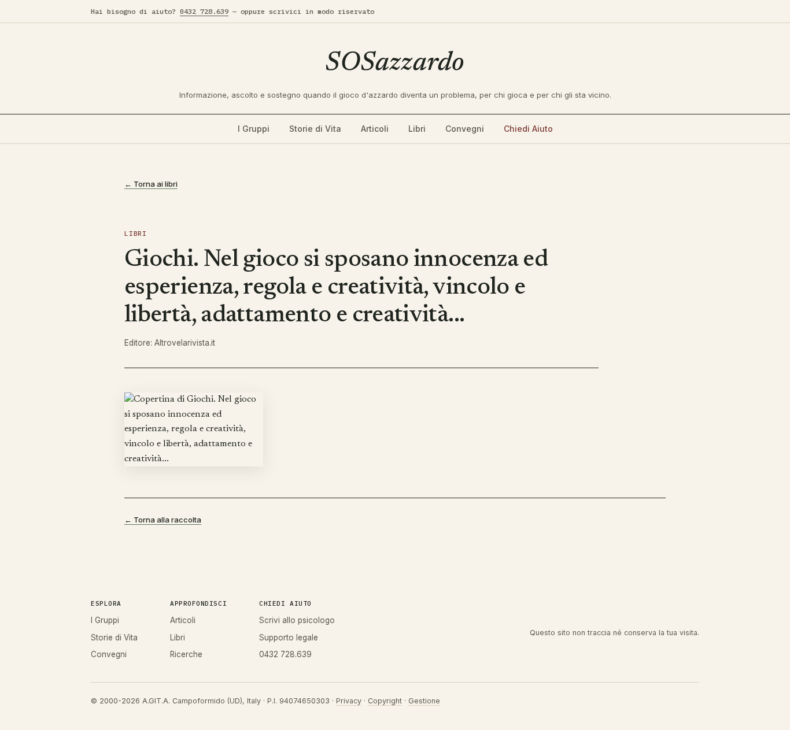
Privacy (348, 700)
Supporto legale (288, 637)
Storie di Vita (315, 129)
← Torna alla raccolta (162, 519)
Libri (417, 129)
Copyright (385, 700)
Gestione (424, 700)
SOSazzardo (395, 63)
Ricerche (186, 654)
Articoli (375, 129)
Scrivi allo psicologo (297, 620)
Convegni (464, 129)
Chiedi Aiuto (528, 129)
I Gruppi (254, 129)
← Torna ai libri (151, 183)
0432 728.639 (204, 11)
